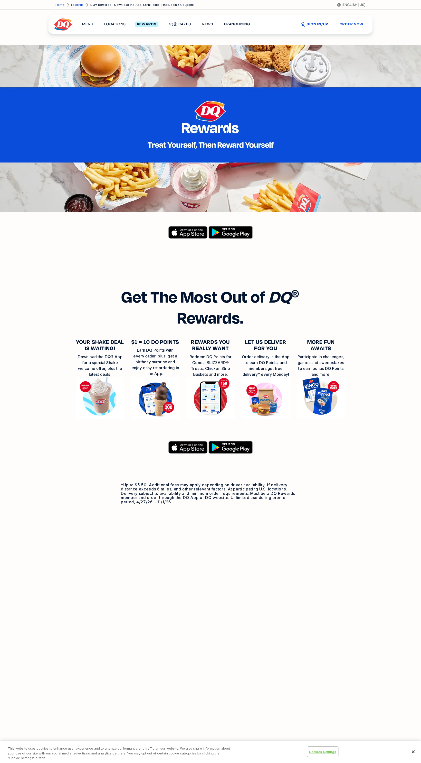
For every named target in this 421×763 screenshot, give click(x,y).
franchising (237, 24)
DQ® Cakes (179, 24)
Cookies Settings (322, 751)
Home (60, 5)
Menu (87, 24)
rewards (77, 5)
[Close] (413, 751)
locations (115, 24)
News (207, 24)
